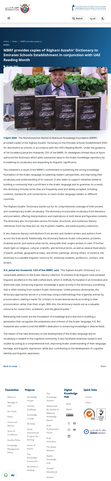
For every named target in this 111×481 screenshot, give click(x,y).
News (14, 41)
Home (6, 41)
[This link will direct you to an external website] (17, 8)
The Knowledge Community (32, 457)
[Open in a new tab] (12, 475)
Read (68, 404)
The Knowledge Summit (52, 397)
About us (11, 397)
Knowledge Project (32, 398)
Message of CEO (12, 404)
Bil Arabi (31, 424)
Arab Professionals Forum (53, 429)
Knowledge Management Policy (13, 449)
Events (89, 397)
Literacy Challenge (31, 407)
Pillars (10, 417)
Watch (69, 409)
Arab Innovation (51, 440)
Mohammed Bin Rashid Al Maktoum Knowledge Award (53, 413)
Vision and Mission (12, 424)
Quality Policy (13, 440)
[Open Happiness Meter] (5, 475)
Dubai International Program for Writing (33, 435)
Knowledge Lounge (32, 416)
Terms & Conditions (12, 433)
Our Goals (12, 411)
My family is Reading (32, 468)
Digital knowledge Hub (51, 459)
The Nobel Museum (51, 448)
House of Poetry (31, 447)
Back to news (10, 366)
